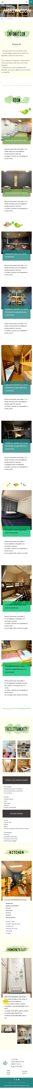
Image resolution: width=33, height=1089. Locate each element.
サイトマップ (22, 1082)
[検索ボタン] (27, 2)
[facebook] (14, 1079)
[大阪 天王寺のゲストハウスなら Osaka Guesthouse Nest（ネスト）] (2, 2)
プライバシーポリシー (13, 1082)
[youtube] (18, 1079)
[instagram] (16, 1079)
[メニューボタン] (31, 2)
